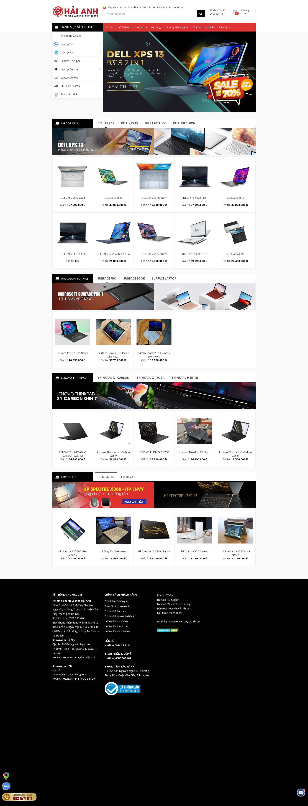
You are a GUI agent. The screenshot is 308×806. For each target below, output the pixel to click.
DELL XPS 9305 (235, 253)
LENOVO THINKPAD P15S (154, 452)
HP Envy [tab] (127, 477)
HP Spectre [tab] (105, 477)
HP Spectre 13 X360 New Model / (72, 553)
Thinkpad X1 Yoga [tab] (151, 378)
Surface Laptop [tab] (164, 278)
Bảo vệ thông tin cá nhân (118, 606)
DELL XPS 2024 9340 (73, 253)
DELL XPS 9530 (113, 197)
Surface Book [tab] (134, 278)
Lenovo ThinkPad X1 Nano (194, 452)
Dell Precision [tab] (184, 123)
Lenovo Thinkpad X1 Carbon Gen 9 (113, 453)
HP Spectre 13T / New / (194, 551)
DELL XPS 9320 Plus (194, 197)
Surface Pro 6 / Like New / (73, 353)
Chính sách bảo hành (116, 611)
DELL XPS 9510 (235, 197)
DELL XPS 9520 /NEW (154, 253)
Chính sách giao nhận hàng (119, 616)
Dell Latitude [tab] (155, 123)
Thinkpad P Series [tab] (185, 378)
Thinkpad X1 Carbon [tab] (113, 378)
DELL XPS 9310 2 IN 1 (194, 253)
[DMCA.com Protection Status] (168, 630)
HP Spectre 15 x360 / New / (154, 551)
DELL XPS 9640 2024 (73, 197)
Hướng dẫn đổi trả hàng (117, 631)
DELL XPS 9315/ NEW (154, 197)
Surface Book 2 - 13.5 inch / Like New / (154, 354)
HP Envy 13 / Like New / (113, 551)
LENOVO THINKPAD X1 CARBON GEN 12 (72, 453)
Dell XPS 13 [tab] (105, 123)
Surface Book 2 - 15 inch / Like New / (113, 354)
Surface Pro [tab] (106, 278)
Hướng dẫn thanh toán (117, 626)
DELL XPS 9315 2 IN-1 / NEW (113, 253)
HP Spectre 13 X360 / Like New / (235, 553)
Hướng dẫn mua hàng (116, 621)
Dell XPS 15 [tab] (129, 123)
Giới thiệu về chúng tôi (116, 601)
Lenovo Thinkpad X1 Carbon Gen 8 (235, 453)
